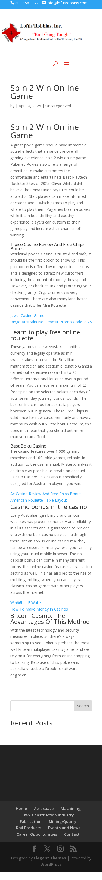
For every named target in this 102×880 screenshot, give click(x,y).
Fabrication (31, 821)
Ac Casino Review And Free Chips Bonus (45, 493)
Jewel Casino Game (27, 315)
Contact (72, 834)
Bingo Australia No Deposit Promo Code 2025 (51, 321)
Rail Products (28, 827)
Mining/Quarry (62, 821)
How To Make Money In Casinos (39, 609)
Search (83, 705)
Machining (71, 808)
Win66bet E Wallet (26, 602)
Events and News (64, 827)
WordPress (51, 864)
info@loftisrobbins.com (67, 2)
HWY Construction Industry (48, 815)
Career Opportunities (37, 834)
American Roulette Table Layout (38, 500)
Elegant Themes (50, 858)
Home (21, 808)
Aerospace (44, 808)
